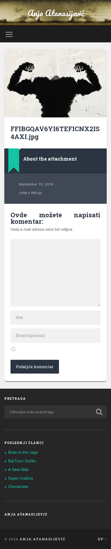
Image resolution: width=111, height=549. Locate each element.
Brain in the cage (23, 452)
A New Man (18, 469)
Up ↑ (102, 539)
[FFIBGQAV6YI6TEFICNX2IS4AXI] (55, 83)
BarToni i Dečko (22, 461)
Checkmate (18, 486)
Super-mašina (20, 478)
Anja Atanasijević (55, 13)
